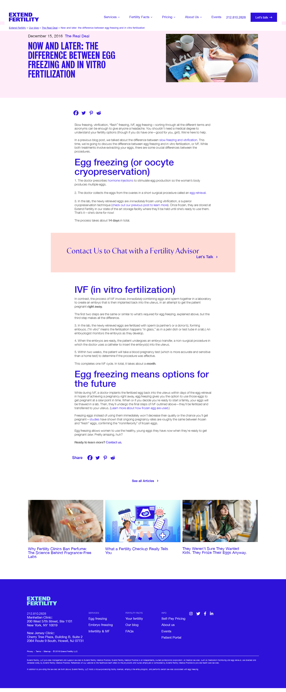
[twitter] (198, 614)
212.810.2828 (236, 17)
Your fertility (134, 619)
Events (216, 17)
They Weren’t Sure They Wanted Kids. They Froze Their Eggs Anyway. (215, 550)
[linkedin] (211, 614)
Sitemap (47, 651)
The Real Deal (77, 36)
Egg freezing (98, 619)
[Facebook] (76, 112)
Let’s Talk (204, 256)
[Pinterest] (91, 112)
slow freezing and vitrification (178, 140)
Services (110, 17)
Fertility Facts (139, 17)
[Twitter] (83, 112)
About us (168, 625)
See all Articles (143, 481)
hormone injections (120, 180)
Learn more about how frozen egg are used (139, 408)
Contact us (113, 442)
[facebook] (205, 614)
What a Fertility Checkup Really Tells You (136, 550)
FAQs (129, 631)
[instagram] (191, 614)
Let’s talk (261, 17)
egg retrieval (198, 192)
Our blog (132, 625)
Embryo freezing (101, 625)
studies (94, 419)
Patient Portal (171, 637)
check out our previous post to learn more (140, 205)
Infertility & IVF (99, 631)
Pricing (167, 17)
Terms (38, 651)
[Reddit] (98, 112)
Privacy (30, 651)
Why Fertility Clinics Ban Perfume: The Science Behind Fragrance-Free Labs (59, 552)
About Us (192, 17)
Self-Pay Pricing (173, 619)
